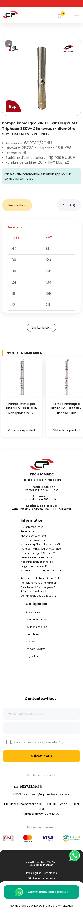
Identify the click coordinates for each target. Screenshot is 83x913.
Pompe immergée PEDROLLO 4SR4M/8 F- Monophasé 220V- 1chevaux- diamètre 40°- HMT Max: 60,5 (22, 413)
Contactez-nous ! (42, 698)
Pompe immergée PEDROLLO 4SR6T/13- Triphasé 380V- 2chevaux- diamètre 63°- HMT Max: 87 (66, 413)
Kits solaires (33, 612)
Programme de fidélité (34, 566)
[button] (8, 43)
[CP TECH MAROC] (10, 15)
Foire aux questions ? (33, 591)
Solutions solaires (36, 627)
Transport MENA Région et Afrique (41, 549)
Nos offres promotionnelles (37, 562)
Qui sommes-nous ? (33, 527)
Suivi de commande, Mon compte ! (41, 572)
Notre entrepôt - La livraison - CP (40, 544)
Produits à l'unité (36, 619)
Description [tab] (17, 205)
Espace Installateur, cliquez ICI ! (40, 578)
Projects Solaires (35, 649)
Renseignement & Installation (39, 582)
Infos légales (33, 873)
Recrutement (28, 531)
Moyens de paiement (33, 535)
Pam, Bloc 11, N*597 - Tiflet (41, 490)
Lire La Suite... (41, 327)
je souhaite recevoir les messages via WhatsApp (37, 742)
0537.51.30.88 (31, 786)
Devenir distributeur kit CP (36, 557)
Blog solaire (32, 656)
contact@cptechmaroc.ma (47, 794)
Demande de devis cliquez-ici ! (39, 596)
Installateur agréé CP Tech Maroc (40, 553)
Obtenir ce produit (21, 430)
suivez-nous (41, 756)
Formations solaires (32, 638)
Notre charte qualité (33, 540)
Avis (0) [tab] (68, 205)
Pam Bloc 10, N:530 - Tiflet (41, 499)
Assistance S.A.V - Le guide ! (38, 587)
